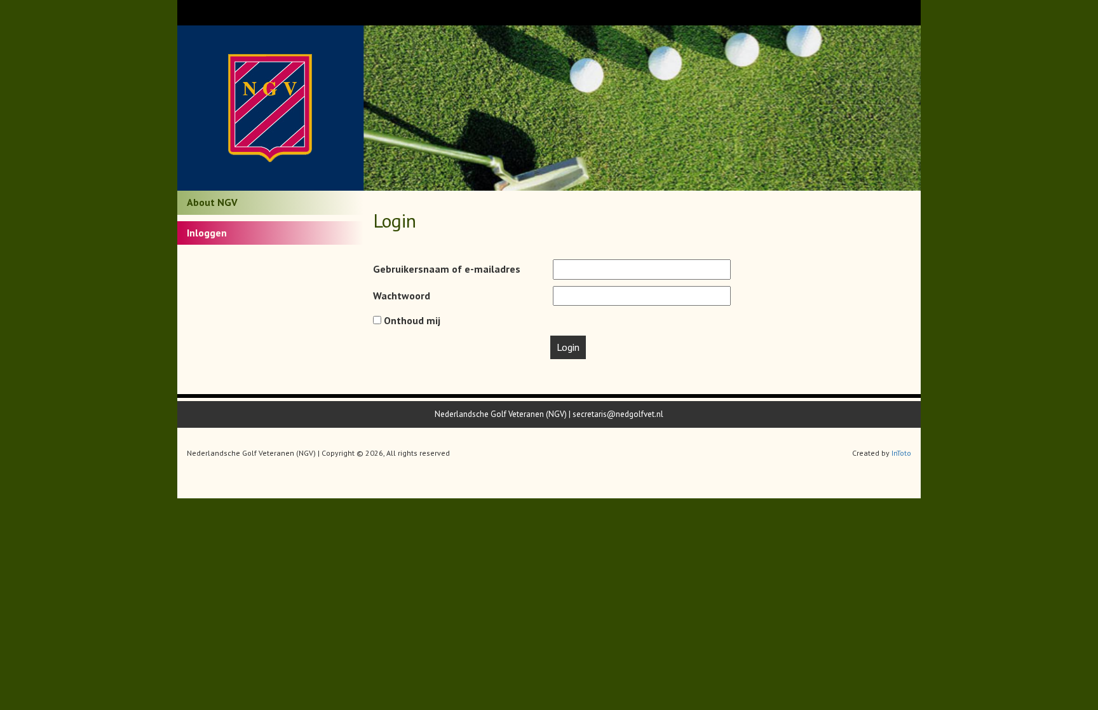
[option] (642, 108)
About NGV (212, 202)
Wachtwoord (401, 295)
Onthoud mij (410, 320)
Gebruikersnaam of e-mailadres (446, 269)
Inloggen (207, 232)
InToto (901, 453)
